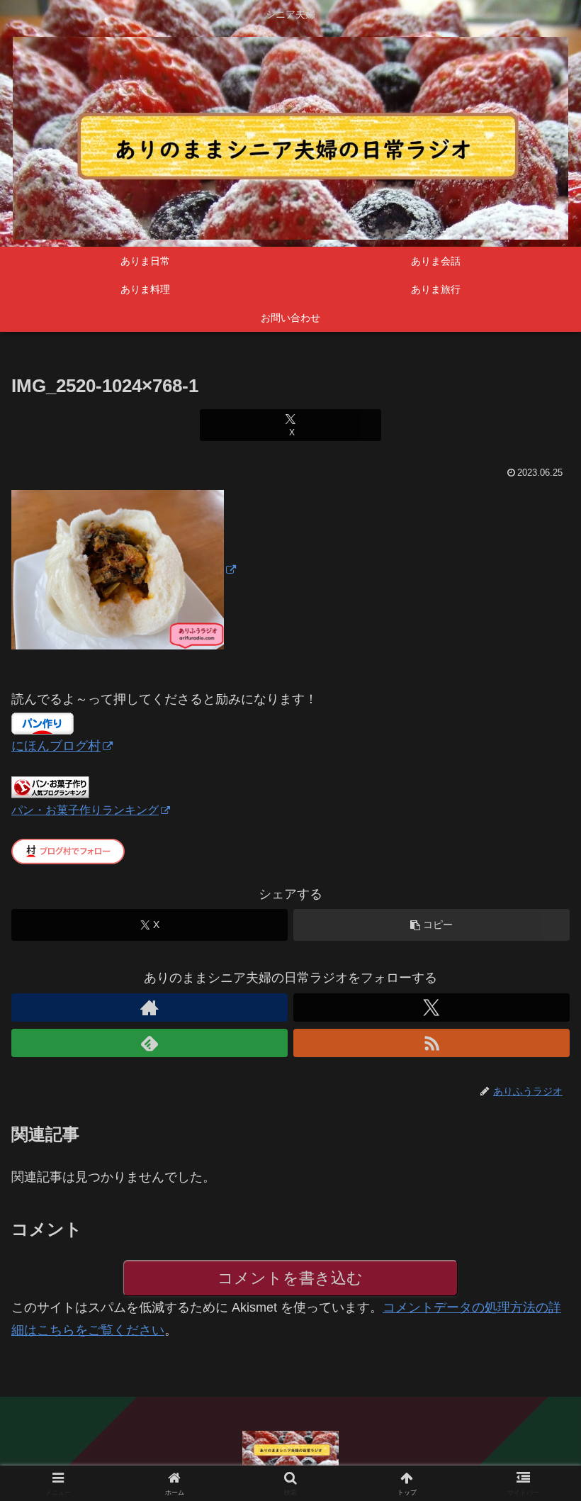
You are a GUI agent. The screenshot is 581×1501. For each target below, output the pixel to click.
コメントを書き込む (290, 1278)
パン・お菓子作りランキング (85, 809)
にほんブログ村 (56, 746)
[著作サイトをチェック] (149, 1007)
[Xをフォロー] (431, 1007)
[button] (431, 925)
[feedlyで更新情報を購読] (149, 1043)
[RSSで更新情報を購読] (431, 1043)
